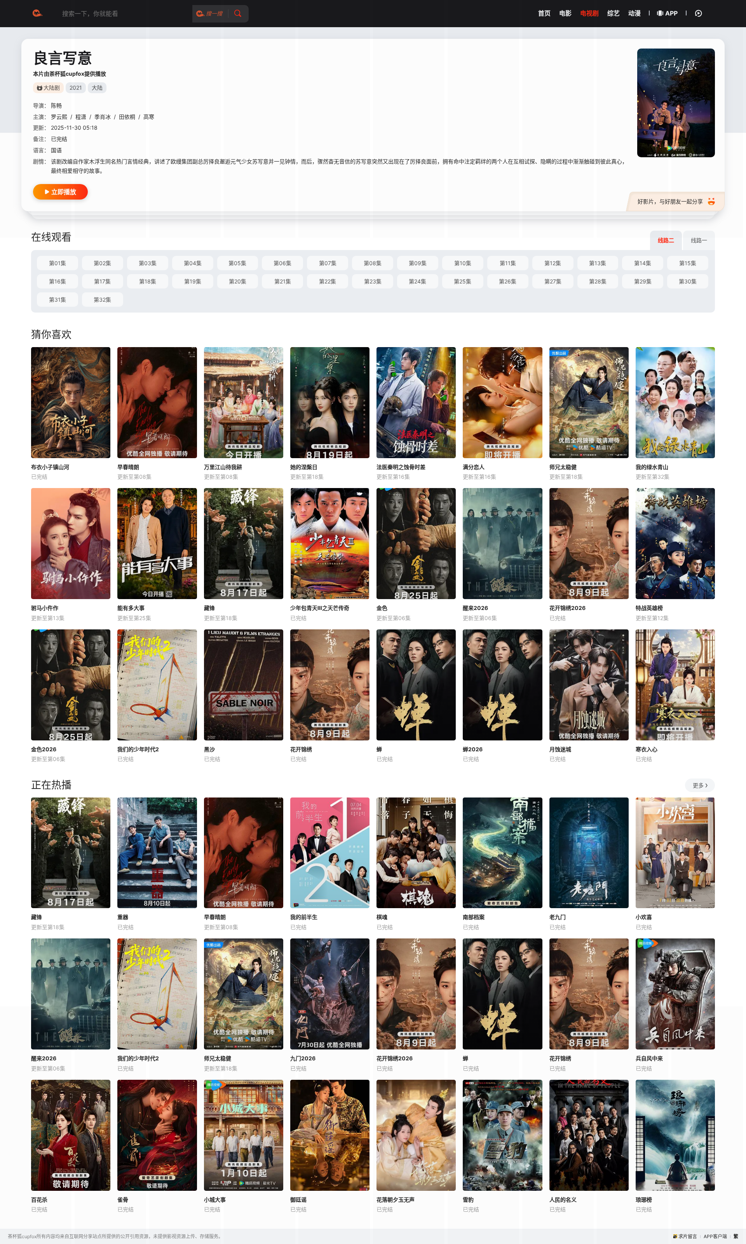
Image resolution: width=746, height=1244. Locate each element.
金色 (381, 608)
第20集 (237, 281)
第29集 (643, 281)
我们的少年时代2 (138, 749)
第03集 (148, 263)
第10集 (462, 263)
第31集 (57, 299)
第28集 (598, 281)
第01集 (57, 263)
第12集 (552, 263)
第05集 (237, 263)
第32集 (102, 299)
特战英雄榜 (649, 608)
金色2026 (43, 749)
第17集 (102, 281)
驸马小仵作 (44, 608)
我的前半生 (303, 917)
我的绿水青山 (652, 467)
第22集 (327, 281)
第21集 (282, 281)
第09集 (418, 263)
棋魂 (381, 917)
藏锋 (209, 608)
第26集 (507, 281)
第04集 (193, 263)
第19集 (192, 281)
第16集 (57, 281)
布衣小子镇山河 (50, 467)
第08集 (373, 263)
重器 (122, 917)
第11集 (508, 263)
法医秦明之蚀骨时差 (400, 467)
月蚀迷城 (560, 749)
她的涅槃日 (303, 467)
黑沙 (209, 749)
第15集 (687, 263)
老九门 (557, 917)
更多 (698, 785)
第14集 (642, 263)
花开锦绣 (301, 749)
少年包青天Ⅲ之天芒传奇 (319, 608)
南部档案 (474, 917)
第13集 (597, 263)
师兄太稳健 (563, 467)
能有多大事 (131, 608)
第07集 (327, 263)
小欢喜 (644, 917)
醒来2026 (475, 608)
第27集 (552, 281)
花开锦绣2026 (567, 608)
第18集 (147, 281)
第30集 (688, 281)
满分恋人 (474, 467)
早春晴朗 (128, 467)
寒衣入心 (646, 749)
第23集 (373, 281)
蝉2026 (473, 749)
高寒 (148, 116)
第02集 (102, 263)
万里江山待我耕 (223, 467)
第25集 (462, 281)
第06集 (282, 263)
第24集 (417, 281)
